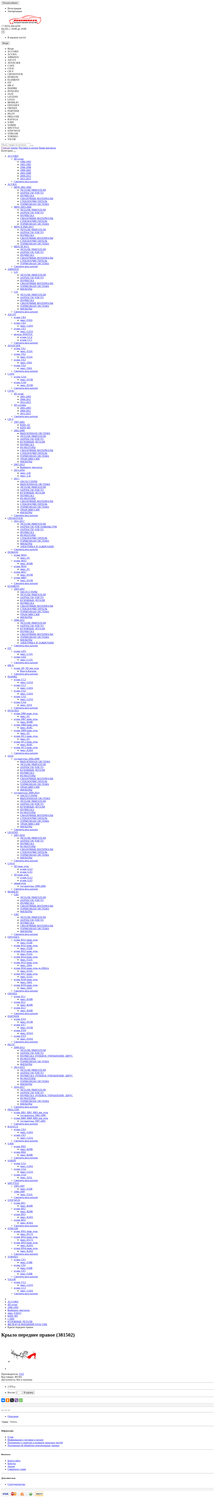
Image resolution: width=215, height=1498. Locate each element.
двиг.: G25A (26, 331)
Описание (13, 1416)
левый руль (20, 883)
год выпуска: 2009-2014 (26, 792)
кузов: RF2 (19, 1208)
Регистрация (14, 8)
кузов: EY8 (20, 1030)
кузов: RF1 (19, 1203)
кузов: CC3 (20, 685)
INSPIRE (12, 676)
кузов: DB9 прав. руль (26, 730)
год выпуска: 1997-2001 (33, 1121)
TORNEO (13, 1256)
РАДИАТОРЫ (28, 447)
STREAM (13, 1228)
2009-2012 (25, 175)
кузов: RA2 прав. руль (26, 945)
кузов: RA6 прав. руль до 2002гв (31, 968)
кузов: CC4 (26, 337)
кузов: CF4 (19, 1265)
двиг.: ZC (25, 558)
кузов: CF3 (19, 1259)
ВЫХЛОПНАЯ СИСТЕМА (35, 433)
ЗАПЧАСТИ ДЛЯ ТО (32, 192)
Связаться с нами (17, 1469)
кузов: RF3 (19, 1214)
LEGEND (13, 832)
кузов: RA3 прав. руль (26, 951)
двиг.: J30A (26, 362)
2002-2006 (19, 430)
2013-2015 (25, 178)
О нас (11, 1437)
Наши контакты (47, 148)
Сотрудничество (16, 1484)
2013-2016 (19, 470)
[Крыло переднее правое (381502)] (23, 1368)
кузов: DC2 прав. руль (26, 741)
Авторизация (15, 11)
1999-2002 (25, 170)
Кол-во (11, 1392)
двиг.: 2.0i (25, 473)
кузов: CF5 (19, 1271)
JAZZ (11, 756)
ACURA (12, 184)
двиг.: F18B (26, 1262)
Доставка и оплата (28, 148)
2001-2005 (25, 396)
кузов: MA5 (20, 560)
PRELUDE (13, 1109)
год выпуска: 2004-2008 (26, 758)
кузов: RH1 (20, 1146)
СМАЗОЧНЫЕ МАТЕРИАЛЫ (36, 198)
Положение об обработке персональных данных (33, 1445)
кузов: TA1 (20, 348)
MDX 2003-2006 (22, 207)
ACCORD (13, 156)
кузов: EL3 (19, 1007)
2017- (17, 478)
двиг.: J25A (26, 705)
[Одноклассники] (7, 1400)
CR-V (11, 419)
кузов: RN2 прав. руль (26, 1237)
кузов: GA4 (20, 376)
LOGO (11, 863)
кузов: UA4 (20, 702)
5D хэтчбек (20, 405)
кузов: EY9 (20, 1036)
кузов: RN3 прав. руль (26, 1242)
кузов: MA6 (20, 566)
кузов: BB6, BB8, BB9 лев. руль (31, 1118)
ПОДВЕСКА (27, 195)
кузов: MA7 (20, 572)
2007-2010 (19, 835)
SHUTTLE (13, 1183)
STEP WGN (14, 1200)
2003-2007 (19, 589)
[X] (12, 1400)
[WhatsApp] (21, 1400)
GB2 (16, 914)
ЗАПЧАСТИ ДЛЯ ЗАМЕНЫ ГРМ (38, 526)
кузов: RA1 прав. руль (26, 940)
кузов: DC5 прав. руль (26, 747)
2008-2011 (19, 620)
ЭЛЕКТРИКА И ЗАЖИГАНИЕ (37, 546)
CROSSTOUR (15, 518)
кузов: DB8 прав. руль (26, 724)
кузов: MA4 (20, 555)
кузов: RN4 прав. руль (26, 1248)
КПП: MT (25, 427)
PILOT (11, 1044)
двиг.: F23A (26, 351)
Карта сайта (14, 1460)
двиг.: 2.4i (25, 475)
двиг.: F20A (26, 320)
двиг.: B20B (26, 1005)
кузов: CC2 (20, 679)
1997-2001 (19, 422)
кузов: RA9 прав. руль (26, 985)
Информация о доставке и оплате (25, 1439)
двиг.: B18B (26, 563)
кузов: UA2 (20, 696)
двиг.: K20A (26, 750)
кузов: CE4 (20, 323)
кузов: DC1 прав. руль (26, 736)
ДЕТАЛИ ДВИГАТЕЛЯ (33, 190)
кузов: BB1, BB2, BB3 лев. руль (31, 1112)
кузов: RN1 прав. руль (26, 1231)
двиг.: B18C (26, 727)
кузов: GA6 (20, 382)
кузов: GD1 (20, 651)
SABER (12, 1160)
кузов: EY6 (20, 1019)
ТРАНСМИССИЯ (30, 458)
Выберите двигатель (31, 467)
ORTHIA (12, 993)
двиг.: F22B (26, 942)
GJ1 (16, 272)
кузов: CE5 (20, 328)
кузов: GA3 (26, 869)
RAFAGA (13, 1126)
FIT (9, 648)
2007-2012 (19, 464)
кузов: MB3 (20, 577)
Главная (5, 148)
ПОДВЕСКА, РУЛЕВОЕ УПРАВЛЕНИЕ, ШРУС (46, 1056)
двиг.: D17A (26, 1234)
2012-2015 (25, 402)
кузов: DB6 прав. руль (26, 713)
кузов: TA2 (20, 354)
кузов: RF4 (19, 1220)
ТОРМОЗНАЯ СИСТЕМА (34, 204)
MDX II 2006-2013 (24, 226)
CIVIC (11, 391)
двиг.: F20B (26, 1268)
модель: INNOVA (23, 334)
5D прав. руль (21, 874)
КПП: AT (25, 425)
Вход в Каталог (28, 671)
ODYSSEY (14, 937)
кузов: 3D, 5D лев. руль (26, 668)
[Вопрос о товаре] (2, 1410)
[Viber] (16, 1400)
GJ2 (16, 292)
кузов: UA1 (20, 690)
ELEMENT (14, 586)
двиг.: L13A (26, 654)
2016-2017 (19, 1087)
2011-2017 (19, 521)
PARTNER (13, 1016)
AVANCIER (14, 345)
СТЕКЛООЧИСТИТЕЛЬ (33, 201)
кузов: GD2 (20, 657)
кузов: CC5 (26, 340)
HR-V (11, 665)
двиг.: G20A (26, 325)
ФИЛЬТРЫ (26, 289)
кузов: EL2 (19, 1002)
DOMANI (13, 552)
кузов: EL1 (19, 996)
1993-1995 (25, 164)
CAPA (11, 374)
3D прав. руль (21, 866)
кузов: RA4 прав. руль (26, 956)
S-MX (11, 1143)
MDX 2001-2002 (22, 187)
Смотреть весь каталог (26, 181)
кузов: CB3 (20, 317)
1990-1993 (25, 161)
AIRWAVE (13, 269)
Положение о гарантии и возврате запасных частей (35, 1442)
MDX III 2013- (21, 246)
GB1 (16, 894)
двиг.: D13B (26, 1022)
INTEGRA (13, 710)
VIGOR (12, 1279)
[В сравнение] (9, 1410)
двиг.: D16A (26, 1033)
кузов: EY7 (20, 1024)
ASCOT (12, 314)
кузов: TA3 (20, 359)
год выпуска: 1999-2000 (33, 886)
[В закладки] (5, 1410)
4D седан (19, 159)
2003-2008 (25, 173)
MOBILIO (13, 891)
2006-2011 (25, 399)
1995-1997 (19, 1186)
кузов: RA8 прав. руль (26, 979)
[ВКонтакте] (3, 1400)
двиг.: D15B (26, 379)
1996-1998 (25, 167)
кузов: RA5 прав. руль (26, 962)
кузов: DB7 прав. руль (26, 719)
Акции (14, 148)
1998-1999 (19, 1191)
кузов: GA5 (26, 872)
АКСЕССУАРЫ (28, 481)
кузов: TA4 (20, 365)
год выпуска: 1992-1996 (33, 1115)
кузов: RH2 (20, 1152)
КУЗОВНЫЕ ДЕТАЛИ (32, 441)
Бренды (12, 1463)
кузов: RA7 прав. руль (26, 973)
